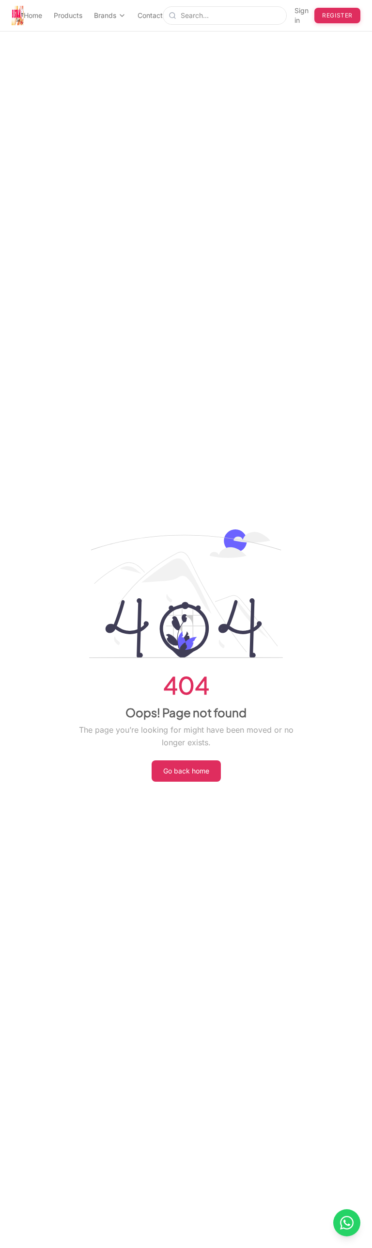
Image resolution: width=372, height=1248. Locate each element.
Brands (105, 15)
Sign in (301, 15)
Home (33, 15)
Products (68, 15)
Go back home (186, 771)
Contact (150, 15)
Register (337, 15)
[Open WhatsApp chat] (346, 1222)
